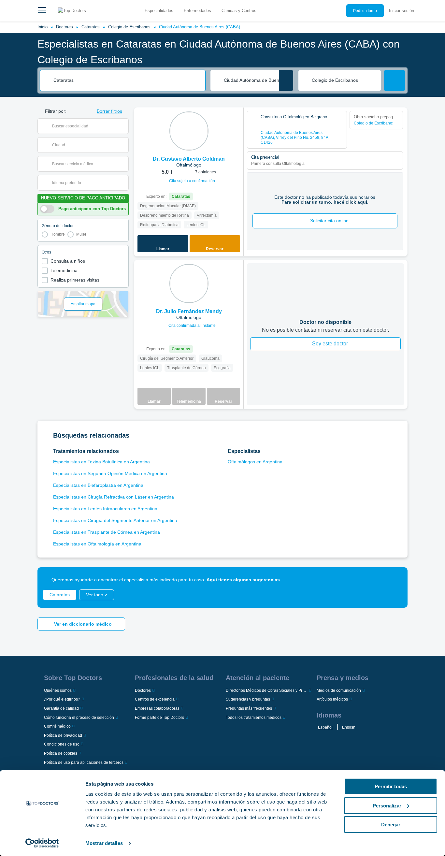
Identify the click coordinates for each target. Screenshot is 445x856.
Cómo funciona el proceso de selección (79, 717)
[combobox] (127, 80)
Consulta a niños (67, 261)
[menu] (42, 11)
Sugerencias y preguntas (248, 699)
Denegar (390, 824)
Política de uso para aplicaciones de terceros (83, 762)
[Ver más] (236, 121)
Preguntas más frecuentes (249, 708)
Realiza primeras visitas (74, 280)
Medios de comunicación (339, 690)
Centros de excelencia (155, 699)
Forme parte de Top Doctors (159, 717)
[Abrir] (123, 126)
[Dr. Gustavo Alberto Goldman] (188, 131)
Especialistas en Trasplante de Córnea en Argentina (106, 532)
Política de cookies (60, 753)
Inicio (42, 26)
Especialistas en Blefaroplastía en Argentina (98, 485)
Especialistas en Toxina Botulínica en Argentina (101, 461)
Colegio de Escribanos (129, 26)
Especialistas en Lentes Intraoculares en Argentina (105, 508)
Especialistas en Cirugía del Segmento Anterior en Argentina (115, 520)
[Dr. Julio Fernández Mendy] (188, 283)
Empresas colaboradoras (157, 708)
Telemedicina (64, 270)
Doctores (64, 26)
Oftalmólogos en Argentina (255, 461)
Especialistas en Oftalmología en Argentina (97, 543)
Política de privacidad (63, 735)
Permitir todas (391, 786)
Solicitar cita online (329, 220)
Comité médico (57, 726)
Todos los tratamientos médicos (253, 717)
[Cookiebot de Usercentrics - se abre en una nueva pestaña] (42, 843)
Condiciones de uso (61, 744)
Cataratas (90, 26)
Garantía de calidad (61, 708)
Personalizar (387, 805)
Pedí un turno (365, 10)
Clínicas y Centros (239, 10)
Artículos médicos (332, 699)
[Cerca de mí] (286, 80)
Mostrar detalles (104, 843)
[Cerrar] (395, 580)
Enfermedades (197, 10)
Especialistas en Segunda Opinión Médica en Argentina (110, 473)
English (348, 727)
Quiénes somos (58, 690)
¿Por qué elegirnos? (62, 699)
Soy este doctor (330, 343)
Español (325, 727)
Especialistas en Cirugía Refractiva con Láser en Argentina (113, 497)
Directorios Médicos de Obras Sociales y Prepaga (267, 690)
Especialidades (159, 10)
